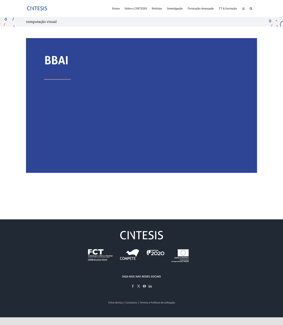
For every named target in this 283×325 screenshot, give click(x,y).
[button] (251, 8)
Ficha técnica (115, 302)
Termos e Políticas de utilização (157, 302)
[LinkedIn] (150, 286)
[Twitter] (138, 286)
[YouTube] (144, 286)
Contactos (131, 302)
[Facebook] (132, 286)
